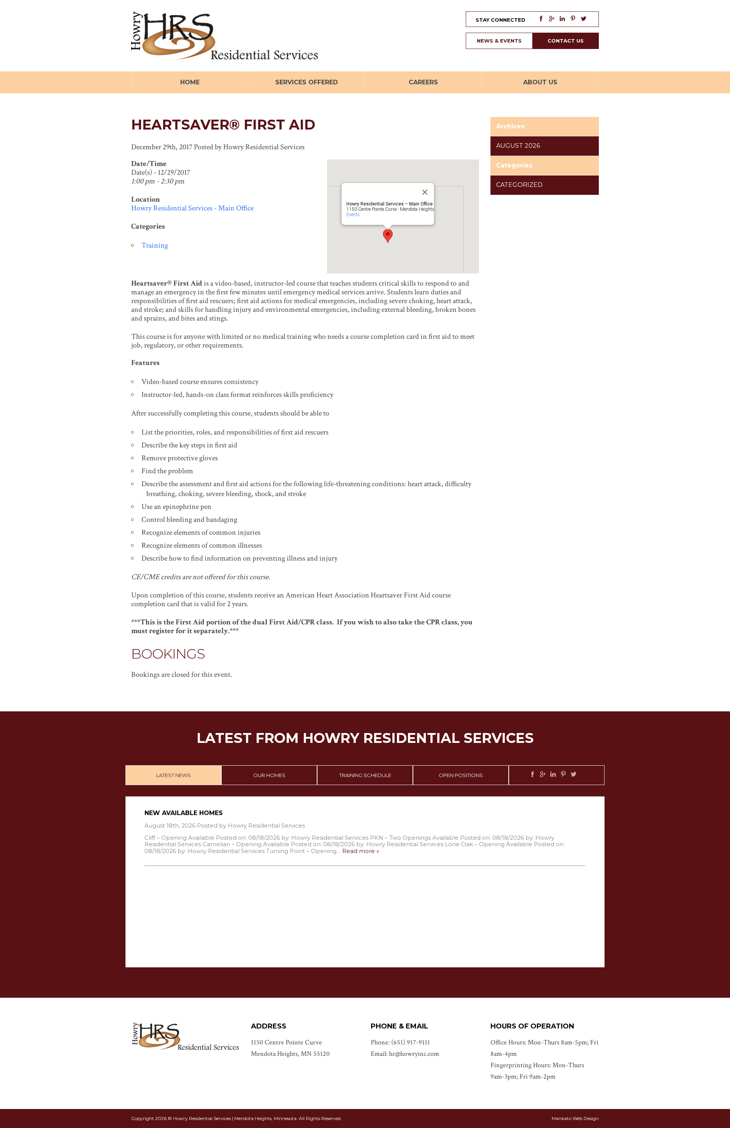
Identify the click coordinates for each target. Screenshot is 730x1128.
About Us (540, 82)
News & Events (499, 41)
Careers (423, 82)
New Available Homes (183, 813)
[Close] (425, 192)
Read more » (360, 851)
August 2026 (518, 145)
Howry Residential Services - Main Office (192, 208)
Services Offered (306, 82)
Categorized (519, 184)
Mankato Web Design (575, 1118)
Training (154, 245)
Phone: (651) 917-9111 (400, 1042)
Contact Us (566, 41)
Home (190, 82)
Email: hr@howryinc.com (405, 1053)
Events (353, 214)
